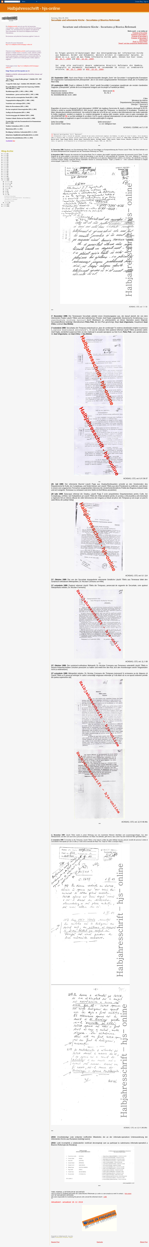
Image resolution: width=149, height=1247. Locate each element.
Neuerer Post (55, 1242)
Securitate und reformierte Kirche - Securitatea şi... (17, 197)
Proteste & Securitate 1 (139, 34)
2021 (5, 162)
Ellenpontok (144, 40)
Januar (7, 202)
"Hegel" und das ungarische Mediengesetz (133, 43)
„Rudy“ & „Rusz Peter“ (140, 41)
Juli (6, 189)
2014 (5, 174)
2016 (5, 171)
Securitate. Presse (9, 201)
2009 (5, 206)
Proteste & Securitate (140, 33)
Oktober (7, 184)
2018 (5, 167)
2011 (5, 180)
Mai (6, 191)
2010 (5, 204)
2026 (5, 153)
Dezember (8, 181)
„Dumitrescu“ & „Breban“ (10, 199)
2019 (5, 166)
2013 (5, 176)
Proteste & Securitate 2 (140, 36)
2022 (5, 160)
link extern (128, 1193)
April (6, 193)
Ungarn (71, 1237)
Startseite (100, 1242)
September (8, 186)
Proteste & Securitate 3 (139, 38)
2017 (5, 169)
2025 (5, 155)
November (8, 183)
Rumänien (65, 1237)
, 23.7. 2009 (63, 59)
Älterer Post (144, 1242)
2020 (5, 164)
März (6, 194)
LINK (105, 1197)
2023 (5, 159)
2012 (5, 178)
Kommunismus (59, 1237)
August (7, 188)
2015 (5, 173)
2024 (5, 157)
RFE (85, 59)
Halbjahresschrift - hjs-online (33, 8)
